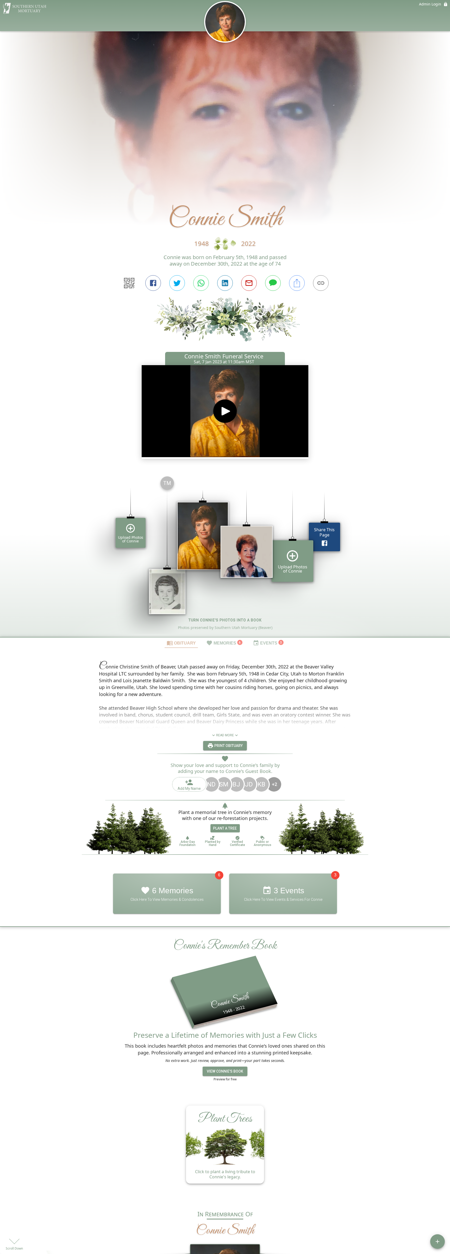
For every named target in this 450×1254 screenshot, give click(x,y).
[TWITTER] (177, 283)
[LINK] (321, 283)
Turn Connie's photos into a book (225, 620)
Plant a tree (225, 828)
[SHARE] (297, 283)
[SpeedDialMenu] (437, 1241)
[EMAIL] (249, 283)
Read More (225, 735)
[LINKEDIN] (225, 283)
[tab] (181, 643)
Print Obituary (228, 746)
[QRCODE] (129, 283)
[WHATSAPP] (201, 283)
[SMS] (273, 283)
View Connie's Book (225, 1071)
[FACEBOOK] (153, 283)
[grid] (225, 554)
